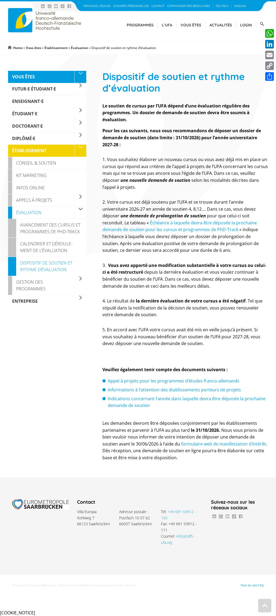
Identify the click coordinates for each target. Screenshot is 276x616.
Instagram (49, 6)
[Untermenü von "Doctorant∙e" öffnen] (80, 126)
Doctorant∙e (27, 126)
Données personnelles (131, 6)
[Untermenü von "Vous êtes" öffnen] (80, 77)
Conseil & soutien (36, 163)
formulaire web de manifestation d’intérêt (223, 444)
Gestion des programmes (31, 285)
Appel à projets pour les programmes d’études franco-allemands (173, 381)
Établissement (56, 48)
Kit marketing (31, 175)
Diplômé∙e (23, 138)
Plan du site (249, 585)
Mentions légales (97, 6)
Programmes (140, 25)
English (240, 6)
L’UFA (167, 25)
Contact (157, 6)
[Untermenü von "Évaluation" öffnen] (80, 213)
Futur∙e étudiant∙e (34, 89)
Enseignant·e (28, 101)
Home (18, 48)
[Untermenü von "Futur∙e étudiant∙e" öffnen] (80, 89)
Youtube (56, 6)
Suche (262, 24)
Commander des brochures (188, 6)
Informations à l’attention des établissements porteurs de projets (174, 390)
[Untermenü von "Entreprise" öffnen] (80, 301)
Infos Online (30, 188)
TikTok (62, 6)
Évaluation (79, 48)
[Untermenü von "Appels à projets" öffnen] (80, 200)
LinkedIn (43, 6)
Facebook (69, 6)
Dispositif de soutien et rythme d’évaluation (46, 266)
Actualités (220, 25)
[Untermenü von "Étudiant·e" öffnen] (80, 114)
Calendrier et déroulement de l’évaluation (46, 247)
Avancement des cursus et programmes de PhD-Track (50, 228)
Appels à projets (34, 200)
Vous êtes (191, 25)
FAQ (261, 585)
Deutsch (222, 6)
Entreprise (25, 301)
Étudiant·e (24, 114)
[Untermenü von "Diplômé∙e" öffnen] (80, 139)
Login (246, 25)
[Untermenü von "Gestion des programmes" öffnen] (80, 285)
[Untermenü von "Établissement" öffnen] (80, 151)
